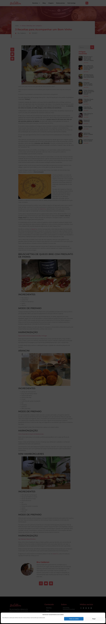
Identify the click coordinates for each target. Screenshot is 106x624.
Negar (94, 618)
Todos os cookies (74, 618)
